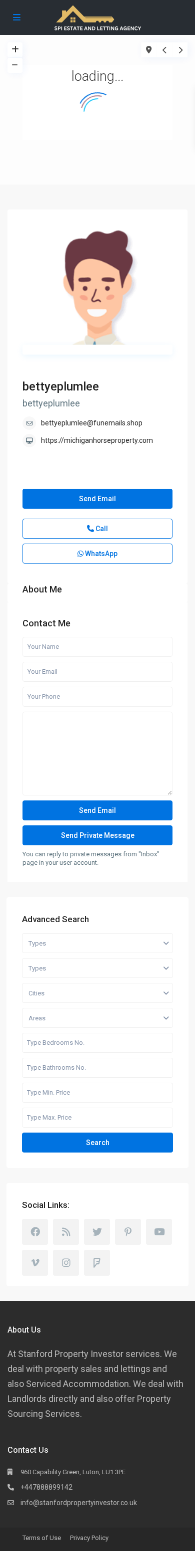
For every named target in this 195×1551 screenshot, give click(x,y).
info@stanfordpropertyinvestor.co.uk (78, 1503)
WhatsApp (101, 554)
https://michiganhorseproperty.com (97, 440)
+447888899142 (46, 1487)
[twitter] (97, 1232)
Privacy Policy (89, 1538)
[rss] (66, 1232)
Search (98, 1143)
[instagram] (66, 1263)
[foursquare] (97, 1263)
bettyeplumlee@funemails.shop (91, 423)
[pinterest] (128, 1232)
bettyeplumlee (60, 386)
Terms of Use (41, 1538)
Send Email (97, 499)
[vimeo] (35, 1263)
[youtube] (159, 1232)
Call (101, 529)
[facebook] (35, 1232)
